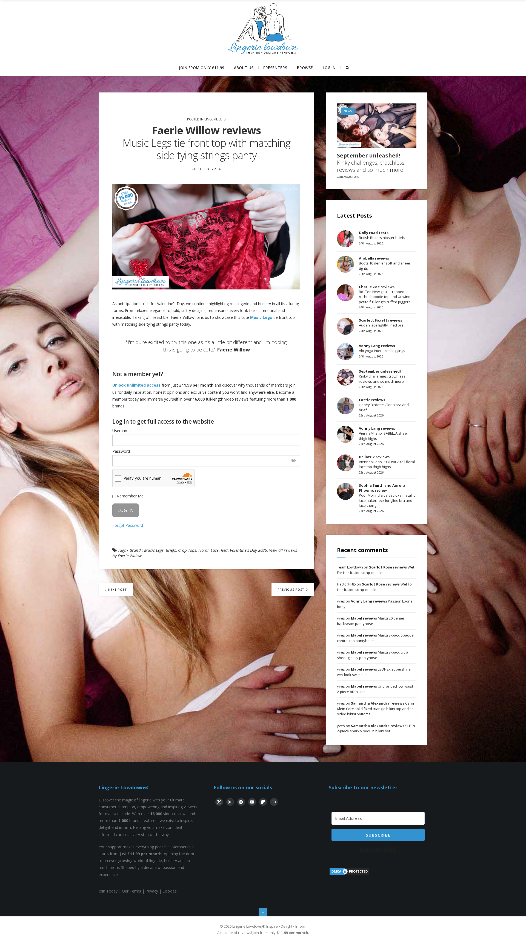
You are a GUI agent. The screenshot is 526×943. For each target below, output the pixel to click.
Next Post (117, 589)
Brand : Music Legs (147, 550)
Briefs (171, 550)
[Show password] (293, 460)
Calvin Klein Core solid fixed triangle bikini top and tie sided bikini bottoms (376, 708)
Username (121, 430)
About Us (243, 67)
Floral (203, 550)
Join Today (108, 891)
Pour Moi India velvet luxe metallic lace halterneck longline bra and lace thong (387, 495)
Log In (329, 67)
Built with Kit (378, 850)
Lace (215, 550)
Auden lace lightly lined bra (381, 323)
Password (121, 451)
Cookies (169, 891)
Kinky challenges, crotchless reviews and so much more (370, 162)
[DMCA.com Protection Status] (349, 874)
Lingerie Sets (214, 119)
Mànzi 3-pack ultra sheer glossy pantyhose (372, 655)
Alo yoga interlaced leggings (382, 348)
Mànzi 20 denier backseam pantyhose (370, 621)
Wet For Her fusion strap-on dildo (375, 570)
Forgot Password (127, 525)
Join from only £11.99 (201, 67)
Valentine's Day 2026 (248, 550)
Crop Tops (187, 550)
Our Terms (131, 891)
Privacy (151, 891)
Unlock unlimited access (136, 385)
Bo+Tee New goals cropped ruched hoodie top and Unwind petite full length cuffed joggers (384, 294)
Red (224, 550)
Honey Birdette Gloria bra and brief (384, 404)
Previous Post (291, 589)
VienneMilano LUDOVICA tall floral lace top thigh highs (387, 461)
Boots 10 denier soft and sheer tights (384, 263)
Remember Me (130, 496)
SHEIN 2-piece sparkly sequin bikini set (376, 728)
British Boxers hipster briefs (382, 235)
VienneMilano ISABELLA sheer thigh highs (383, 433)
